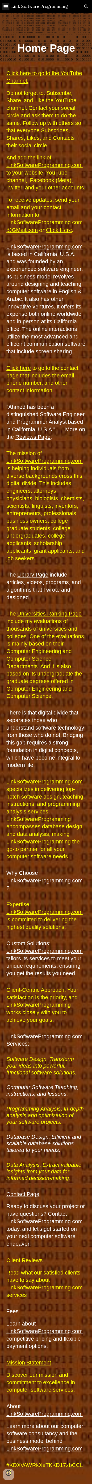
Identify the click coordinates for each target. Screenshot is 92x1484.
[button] (5, 6)
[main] (46, 48)
